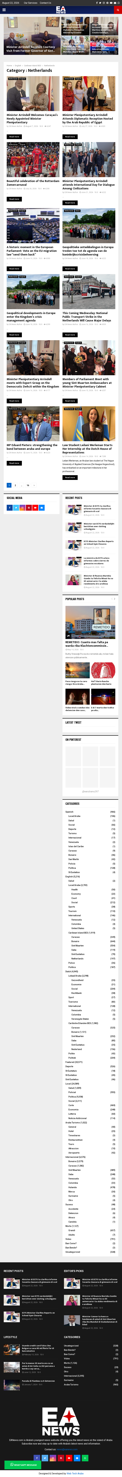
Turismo (72, 833)
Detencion (73, 1213)
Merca (71, 1191)
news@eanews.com (67, 1449)
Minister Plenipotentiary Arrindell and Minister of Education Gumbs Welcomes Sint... (104, 48)
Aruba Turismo (72, 1122)
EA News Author (15, 126)
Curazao (72, 851)
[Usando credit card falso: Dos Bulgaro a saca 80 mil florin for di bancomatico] (12, 1349)
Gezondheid (77, 980)
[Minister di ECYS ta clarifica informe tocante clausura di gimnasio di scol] (73, 510)
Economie (76, 984)
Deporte (72, 829)
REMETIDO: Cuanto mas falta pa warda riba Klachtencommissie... (86, 644)
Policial (72, 1092)
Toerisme (73, 1002)
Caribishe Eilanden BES (79, 1023)
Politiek (72, 1058)
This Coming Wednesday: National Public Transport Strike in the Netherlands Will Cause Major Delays (86, 317)
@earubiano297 (90, 791)
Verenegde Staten (80, 1019)
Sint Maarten (77, 945)
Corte (71, 1105)
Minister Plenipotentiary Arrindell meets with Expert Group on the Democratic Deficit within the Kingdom (33, 383)
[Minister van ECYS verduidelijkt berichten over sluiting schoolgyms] (73, 527)
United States (77, 928)
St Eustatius (74, 872)
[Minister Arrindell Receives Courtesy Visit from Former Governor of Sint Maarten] (32, 36)
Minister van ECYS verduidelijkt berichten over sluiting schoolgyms (99, 526)
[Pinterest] (61, 1458)
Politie (71, 1053)
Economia (73, 1109)
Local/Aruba (74, 816)
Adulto (71, 1235)
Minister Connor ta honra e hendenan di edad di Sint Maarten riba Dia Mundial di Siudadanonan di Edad (99, 1320)
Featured (69, 1062)
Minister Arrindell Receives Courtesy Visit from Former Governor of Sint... (30, 49)
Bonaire (72, 855)
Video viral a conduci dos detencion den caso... (77, 709)
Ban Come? (71, 1243)
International (74, 915)
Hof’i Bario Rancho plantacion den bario (101, 683)
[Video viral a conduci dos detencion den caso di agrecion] (77, 697)
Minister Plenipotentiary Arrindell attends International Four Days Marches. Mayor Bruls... (75, 48)
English (22, 79)
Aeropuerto (74, 1153)
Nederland (76, 1049)
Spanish (69, 812)
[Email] (77, 1458)
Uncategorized (72, 1252)
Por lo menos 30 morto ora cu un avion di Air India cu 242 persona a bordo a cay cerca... (38, 1366)
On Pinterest (73, 739)
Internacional (74, 838)
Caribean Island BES (78, 933)
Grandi (71, 1230)
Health (74, 889)
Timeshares (74, 1135)
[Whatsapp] (85, 1458)
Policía (71, 864)
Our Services (30, 2)
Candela (72, 1222)
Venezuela (73, 842)
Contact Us (45, 2)
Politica (72, 1097)
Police (71, 963)
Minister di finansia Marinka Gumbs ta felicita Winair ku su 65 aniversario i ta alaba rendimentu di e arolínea (98, 580)
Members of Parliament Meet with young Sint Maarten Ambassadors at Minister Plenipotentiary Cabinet (87, 383)
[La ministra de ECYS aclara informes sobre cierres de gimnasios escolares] (73, 562)
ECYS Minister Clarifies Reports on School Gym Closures (99, 543)
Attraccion (73, 1148)
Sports (71, 907)
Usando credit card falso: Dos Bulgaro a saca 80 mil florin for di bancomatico (38, 1348)
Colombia (76, 924)
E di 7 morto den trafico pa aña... (102, 709)
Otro (70, 1200)
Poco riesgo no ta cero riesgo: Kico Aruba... (76, 683)
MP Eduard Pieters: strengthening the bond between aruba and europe (32, 447)
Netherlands (13, 79)
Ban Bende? (71, 1248)
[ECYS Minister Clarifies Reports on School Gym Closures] (73, 545)
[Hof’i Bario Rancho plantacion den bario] (103, 670)
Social (71, 825)
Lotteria (72, 1114)
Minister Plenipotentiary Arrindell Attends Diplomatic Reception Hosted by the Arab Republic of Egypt (87, 119)
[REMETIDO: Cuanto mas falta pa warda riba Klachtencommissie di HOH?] (90, 622)
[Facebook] (37, 1458)
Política (72, 868)
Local (68, 1084)
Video (68, 1239)
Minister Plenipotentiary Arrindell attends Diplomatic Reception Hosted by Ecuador (75, 28)
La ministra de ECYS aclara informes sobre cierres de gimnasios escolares (96, 560)
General (72, 1127)
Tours (71, 1144)
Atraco (71, 1217)
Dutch (78, 211)
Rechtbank (76, 993)
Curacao (75, 937)
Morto (68, 1226)
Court (74, 898)
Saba (73, 950)
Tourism (72, 911)
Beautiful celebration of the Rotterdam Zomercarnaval (33, 183)
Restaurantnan (75, 1140)
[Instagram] (53, 1458)
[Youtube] (69, 1458)
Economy (76, 894)
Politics (72, 967)
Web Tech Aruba (75, 1473)
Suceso (69, 1204)
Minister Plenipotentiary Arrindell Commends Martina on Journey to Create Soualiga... (104, 28)
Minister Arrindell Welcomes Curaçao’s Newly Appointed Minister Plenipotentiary (32, 119)
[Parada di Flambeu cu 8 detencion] (12, 1385)
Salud (71, 820)
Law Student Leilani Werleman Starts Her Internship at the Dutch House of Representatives (87, 449)
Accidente (73, 1209)
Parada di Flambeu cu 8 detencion (38, 1381)
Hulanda (72, 1187)
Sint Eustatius (78, 954)
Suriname (73, 1196)
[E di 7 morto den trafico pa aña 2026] (103, 697)
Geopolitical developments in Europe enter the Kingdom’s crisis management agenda (31, 317)
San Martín (73, 859)
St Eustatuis (71, 1071)
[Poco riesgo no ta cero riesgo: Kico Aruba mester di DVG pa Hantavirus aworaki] (77, 670)
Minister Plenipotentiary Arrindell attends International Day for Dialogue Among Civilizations (88, 185)
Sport (71, 997)
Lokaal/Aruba (74, 976)
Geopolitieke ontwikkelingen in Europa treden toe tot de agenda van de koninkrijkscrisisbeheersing (88, 251)
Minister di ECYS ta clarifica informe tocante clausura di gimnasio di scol (97, 508)
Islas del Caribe (76, 846)
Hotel (71, 1131)
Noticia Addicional (77, 1118)
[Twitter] (45, 1458)
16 (28, 485)
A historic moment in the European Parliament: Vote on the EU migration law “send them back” (32, 251)
